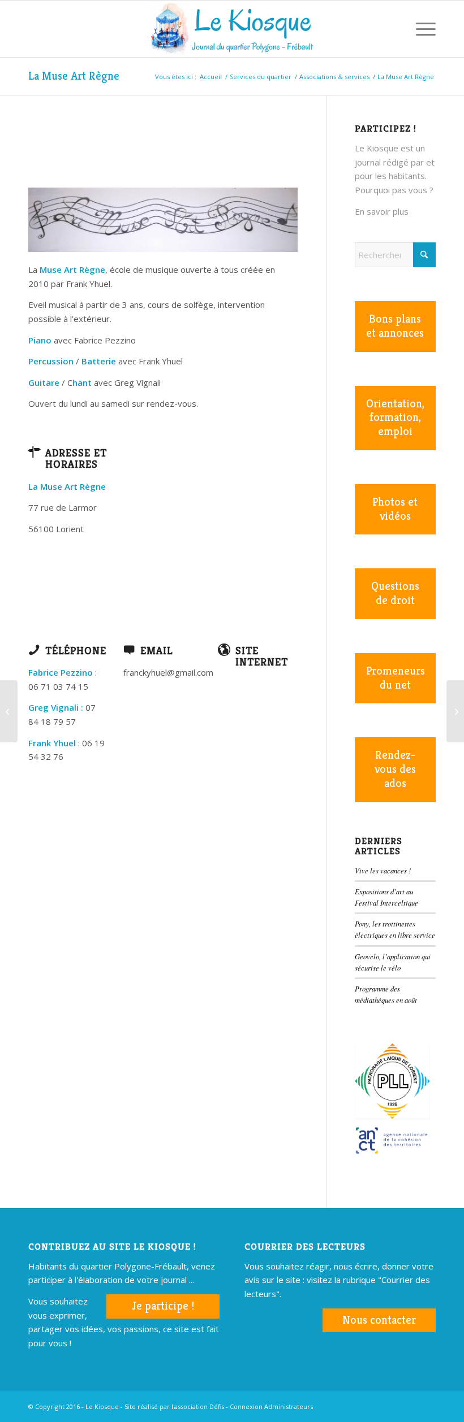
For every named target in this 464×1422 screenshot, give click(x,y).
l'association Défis (197, 1406)
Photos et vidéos (395, 509)
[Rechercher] (394, 29)
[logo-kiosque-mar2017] (232, 29)
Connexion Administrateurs (271, 1406)
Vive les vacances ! (383, 870)
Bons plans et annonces (395, 326)
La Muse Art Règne (73, 76)
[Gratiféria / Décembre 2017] (455, 711)
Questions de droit (395, 593)
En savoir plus (382, 211)
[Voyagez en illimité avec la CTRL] (9, 711)
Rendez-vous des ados (395, 769)
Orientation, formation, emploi (395, 418)
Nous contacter (379, 1320)
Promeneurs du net (395, 678)
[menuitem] (394, 29)
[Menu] (420, 29)
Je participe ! (163, 1306)
